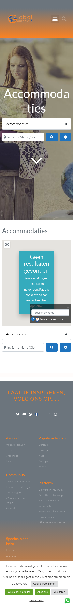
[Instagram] (55, 414)
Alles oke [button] (42, 591)
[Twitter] (17, 414)
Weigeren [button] (59, 591)
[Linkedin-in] (42, 414)
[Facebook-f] (36, 414)
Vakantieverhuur (51, 319)
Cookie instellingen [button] (44, 583)
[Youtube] (24, 414)
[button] (55, 19)
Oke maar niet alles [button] (19, 591)
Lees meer (37, 600)
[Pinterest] (30, 414)
